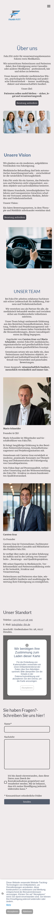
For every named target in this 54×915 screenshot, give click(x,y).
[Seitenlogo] (14, 15)
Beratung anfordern (27, 103)
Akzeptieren (27, 688)
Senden (27, 801)
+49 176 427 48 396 (22, 620)
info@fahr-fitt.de (21, 624)
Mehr (8, 905)
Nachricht (9, 737)
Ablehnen (27, 911)
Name (8, 723)
